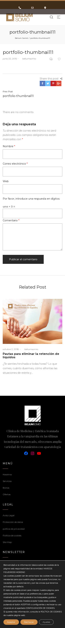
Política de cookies (12, 535)
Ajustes (46, 622)
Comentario (11, 220)
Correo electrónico (15, 163)
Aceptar (11, 622)
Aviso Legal (8, 515)
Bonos (6, 487)
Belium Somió (21, 38)
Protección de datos (13, 522)
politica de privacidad (14, 528)
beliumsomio (28, 58)
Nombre (9, 146)
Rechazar (29, 622)
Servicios (7, 481)
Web (6, 181)
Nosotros (7, 474)
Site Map (7, 542)
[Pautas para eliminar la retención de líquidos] (32, 321)
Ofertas (6, 494)
